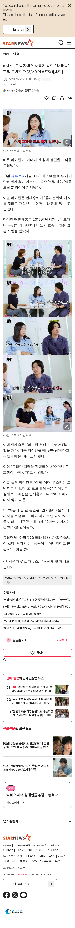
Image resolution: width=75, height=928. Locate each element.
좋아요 (40, 652)
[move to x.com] (15, 895)
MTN (42, 856)
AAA (34, 861)
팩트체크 (39, 850)
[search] (61, 43)
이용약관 (20, 850)
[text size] (69, 98)
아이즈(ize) (45, 861)
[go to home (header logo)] (19, 42)
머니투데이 (31, 856)
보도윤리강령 (52, 850)
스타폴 (57, 861)
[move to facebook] (6, 895)
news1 (61, 856)
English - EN (22, 29)
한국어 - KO (21, 884)
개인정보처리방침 (22, 845)
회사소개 (7, 845)
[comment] (54, 98)
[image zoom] (66, 142)
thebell (24, 861)
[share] (62, 98)
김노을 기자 (9, 84)
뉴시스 (52, 856)
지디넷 (6, 861)
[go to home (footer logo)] (17, 837)
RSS (30, 850)
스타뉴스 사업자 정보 (12, 868)
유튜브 (16, 176)
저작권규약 (8, 850)
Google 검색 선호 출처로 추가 (21, 90)
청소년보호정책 (40, 845)
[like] (46, 98)
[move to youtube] (23, 895)
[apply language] (28, 29)
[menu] (69, 43)
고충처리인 (55, 845)
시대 (14, 861)
